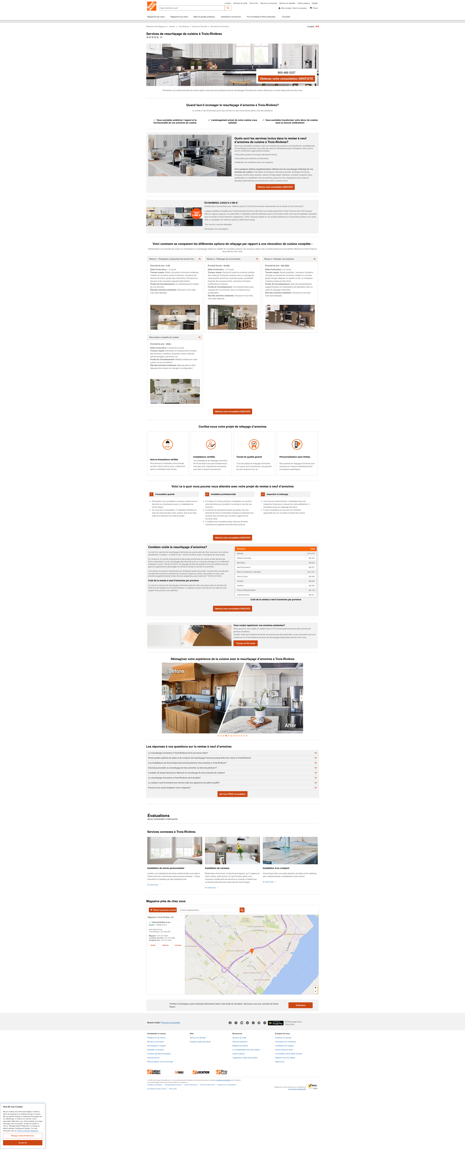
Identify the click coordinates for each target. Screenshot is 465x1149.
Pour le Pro (254, 3)
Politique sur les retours (156, 1037)
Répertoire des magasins (156, 26)
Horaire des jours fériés (284, 1049)
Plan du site (173, 1089)
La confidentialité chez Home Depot (246, 1049)
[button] (228, 8)
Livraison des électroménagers (159, 1053)
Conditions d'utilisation (154, 1085)
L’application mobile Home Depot (245, 1057)
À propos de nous (282, 1033)
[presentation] (163, 698)
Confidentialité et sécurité (173, 1085)
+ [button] (315, 987)
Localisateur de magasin (284, 1045)
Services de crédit (240, 3)
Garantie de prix (153, 1057)
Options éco (279, 1061)
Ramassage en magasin (156, 1045)
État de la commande (269, 3)
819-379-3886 (169, 938)
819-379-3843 (166, 940)
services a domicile (199, 26)
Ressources (237, 1033)
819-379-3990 (162, 935)
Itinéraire (166, 945)
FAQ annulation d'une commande (160, 1061)
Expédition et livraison (155, 1049)
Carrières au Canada (283, 1037)
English (315, 3)
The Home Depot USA (207, 1085)
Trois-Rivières (183, 26)
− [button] (315, 991)
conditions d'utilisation (223, 1080)
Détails (153, 945)
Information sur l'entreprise (285, 1041)
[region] (22, 1126)
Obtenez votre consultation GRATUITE (286, 78)
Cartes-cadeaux (304, 3)
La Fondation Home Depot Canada (288, 1053)
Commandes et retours (156, 1033)
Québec (172, 26)
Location (228, 3)
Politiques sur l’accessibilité (226, 1085)
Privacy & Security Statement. (27, 1131)
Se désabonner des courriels (156, 1089)
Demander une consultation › (216, 228)
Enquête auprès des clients (200, 1041)
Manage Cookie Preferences (22, 1135)
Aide (192, 1033)
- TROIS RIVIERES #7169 (159, 922)
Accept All (23, 1142)
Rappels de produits (240, 1045)
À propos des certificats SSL (297, 1089)
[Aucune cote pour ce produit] (153, 37)
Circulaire (178, 945)
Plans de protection (239, 1041)
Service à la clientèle (287, 3)
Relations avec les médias (285, 1057)
